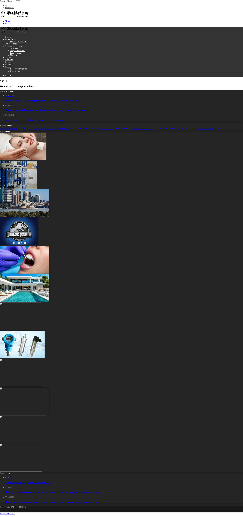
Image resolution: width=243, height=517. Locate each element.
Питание (9, 60)
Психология (10, 62)
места (68, 129)
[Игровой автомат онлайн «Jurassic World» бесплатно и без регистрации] (19, 244)
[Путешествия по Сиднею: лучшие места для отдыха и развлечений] (24, 216)
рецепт (200, 128)
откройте (92, 128)
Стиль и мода (11, 44)
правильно (109, 129)
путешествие (165, 128)
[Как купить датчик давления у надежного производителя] (22, 358)
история (54, 129)
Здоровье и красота (13, 46)
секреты (211, 129)
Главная (8, 37)
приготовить (137, 129)
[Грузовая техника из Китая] (20, 329)
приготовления (148, 129)
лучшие (61, 128)
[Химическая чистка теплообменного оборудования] (23, 443)
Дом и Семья (10, 39)
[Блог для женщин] (14, 17)
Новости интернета (18, 69)
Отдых (8, 57)
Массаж (13, 55)
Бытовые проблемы (18, 41)
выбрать (23, 128)
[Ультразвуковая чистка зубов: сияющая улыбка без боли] (24, 273)
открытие (102, 129)
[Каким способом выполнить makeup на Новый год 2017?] (21, 471)
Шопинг (8, 64)
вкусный (8, 129)
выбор (14, 129)
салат (205, 129)
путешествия (186, 128)
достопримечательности (42, 129)
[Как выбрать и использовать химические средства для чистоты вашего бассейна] (24, 301)
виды (2, 128)
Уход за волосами (17, 51)
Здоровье (14, 48)
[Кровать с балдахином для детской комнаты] (21, 386)
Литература (15, 71)
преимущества (122, 128)
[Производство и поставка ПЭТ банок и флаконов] (18, 188)
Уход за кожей (16, 53)
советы (217, 128)
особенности (78, 128)
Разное (8, 66)
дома (30, 129)
